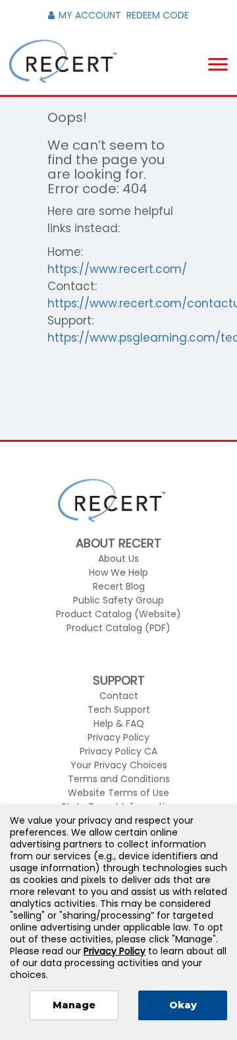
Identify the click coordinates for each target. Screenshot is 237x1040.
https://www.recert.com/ (117, 269)
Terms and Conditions (119, 778)
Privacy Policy (118, 737)
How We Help (118, 572)
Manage (74, 1005)
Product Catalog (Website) (118, 614)
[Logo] (63, 61)
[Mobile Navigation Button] (218, 64)
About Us (118, 558)
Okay (183, 1005)
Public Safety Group (118, 600)
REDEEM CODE (157, 15)
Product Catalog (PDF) (118, 627)
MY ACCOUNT (90, 15)
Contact (118, 695)
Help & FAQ (118, 723)
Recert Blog (119, 586)
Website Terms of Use (118, 792)
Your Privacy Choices (118, 765)
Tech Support (119, 709)
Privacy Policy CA (118, 751)
